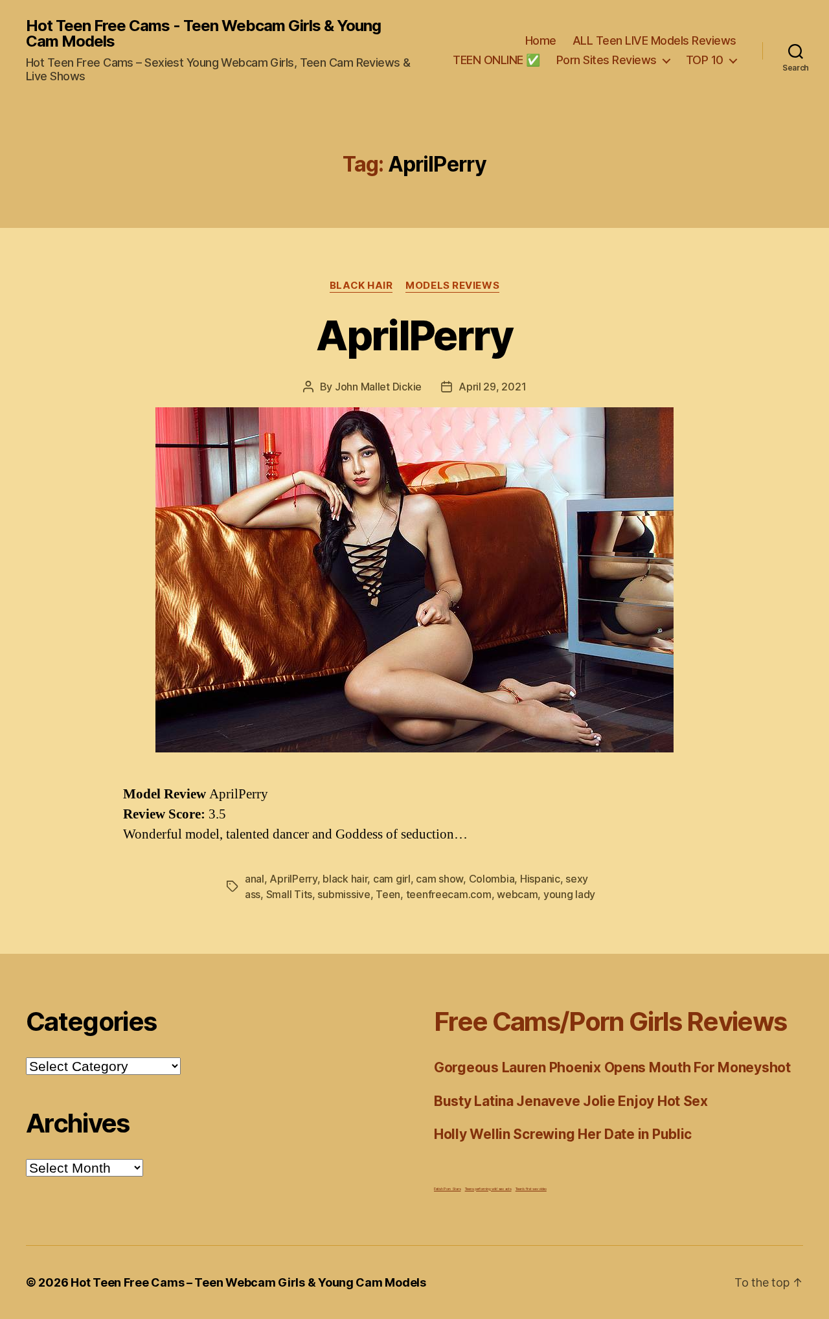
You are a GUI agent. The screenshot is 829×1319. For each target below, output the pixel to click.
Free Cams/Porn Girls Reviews (610, 1021)
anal (254, 878)
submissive (343, 894)
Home (540, 40)
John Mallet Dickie (378, 386)
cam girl (392, 878)
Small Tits (289, 894)
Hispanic (540, 878)
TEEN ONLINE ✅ (496, 60)
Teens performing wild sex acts (488, 1188)
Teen (388, 894)
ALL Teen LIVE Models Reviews (654, 40)
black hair (345, 878)
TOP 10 (704, 60)
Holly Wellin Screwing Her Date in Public (563, 1134)
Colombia (492, 878)
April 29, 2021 (492, 386)
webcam (517, 894)
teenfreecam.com (449, 894)
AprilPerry (414, 335)
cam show (439, 878)
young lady (569, 894)
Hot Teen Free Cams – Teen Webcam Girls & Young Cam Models (248, 1282)
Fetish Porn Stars (447, 1188)
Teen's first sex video (531, 1188)
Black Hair (361, 285)
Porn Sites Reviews (606, 60)
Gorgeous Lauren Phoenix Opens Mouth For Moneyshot (612, 1067)
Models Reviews (452, 285)
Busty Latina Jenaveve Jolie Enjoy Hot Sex (571, 1101)
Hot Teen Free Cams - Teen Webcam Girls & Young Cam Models (203, 33)
